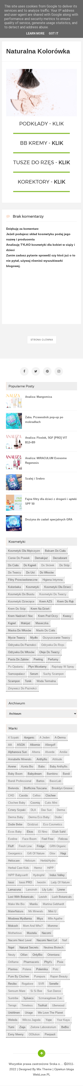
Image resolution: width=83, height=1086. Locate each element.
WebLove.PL (41, 1074)
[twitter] (35, 371)
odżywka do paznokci (22, 644)
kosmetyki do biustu (21, 594)
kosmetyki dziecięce (21, 601)
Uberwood (58, 1005)
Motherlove (15, 933)
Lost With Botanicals (21, 896)
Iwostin (41, 882)
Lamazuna (14, 889)
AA (10, 744)
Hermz (38, 867)
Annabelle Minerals (19, 759)
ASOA (21, 744)
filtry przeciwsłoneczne (22, 579)
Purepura (39, 976)
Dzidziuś (32, 824)
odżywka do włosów (21, 652)
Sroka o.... (56, 1064)
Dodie (58, 817)
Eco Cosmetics (52, 824)
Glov (52, 853)
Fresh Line (25, 846)
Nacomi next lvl (47, 940)
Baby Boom (15, 773)
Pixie (60, 962)
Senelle (53, 983)
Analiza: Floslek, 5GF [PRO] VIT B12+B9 (46, 440)
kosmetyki (32, 587)
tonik (28, 681)
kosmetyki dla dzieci (57, 587)
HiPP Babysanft (18, 875)
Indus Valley (57, 875)
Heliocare (14, 860)
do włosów (47, 572)
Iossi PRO (25, 882)
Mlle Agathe (55, 918)
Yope (49, 1019)
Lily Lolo (47, 889)
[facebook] (24, 371)
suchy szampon (53, 673)
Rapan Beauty (59, 976)
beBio (65, 1027)
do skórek (47, 565)
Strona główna (42, 339)
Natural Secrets (29, 947)
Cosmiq (35, 802)
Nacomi (46, 933)
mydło (34, 637)
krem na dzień (40, 608)
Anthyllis (42, 759)
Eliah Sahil (59, 831)
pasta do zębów (18, 659)
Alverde (49, 752)
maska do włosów (19, 630)
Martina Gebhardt (53, 904)
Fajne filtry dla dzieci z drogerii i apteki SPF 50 (51, 501)
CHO (11, 795)
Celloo (36, 795)
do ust (30, 572)
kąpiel (12, 623)
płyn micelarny (37, 666)
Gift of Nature (35, 853)
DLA (33, 810)
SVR (41, 983)
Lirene (61, 889)
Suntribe (13, 998)
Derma (61, 810)
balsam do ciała (55, 550)
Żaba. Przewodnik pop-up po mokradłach (44, 420)
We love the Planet (50, 1012)
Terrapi (12, 1005)
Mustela (32, 933)
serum (34, 673)
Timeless (27, 1005)
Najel (11, 947)
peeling (38, 659)
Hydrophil (38, 875)
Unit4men (14, 1012)
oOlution (34, 1034)
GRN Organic (58, 846)
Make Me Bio (16, 904)
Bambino (52, 773)
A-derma (60, 737)
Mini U (52, 911)
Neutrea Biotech (53, 947)
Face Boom (29, 838)
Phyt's (48, 962)
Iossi (11, 882)
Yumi (11, 1027)
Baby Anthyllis (58, 766)
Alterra (36, 752)
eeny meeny (16, 1034)
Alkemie (35, 744)
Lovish (43, 896)
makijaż (25, 623)
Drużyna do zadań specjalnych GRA (48, 519)
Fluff (11, 846)
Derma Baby (15, 817)
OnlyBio (37, 954)
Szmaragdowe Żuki (50, 998)
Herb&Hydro (47, 860)
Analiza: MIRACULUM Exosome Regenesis (46, 460)
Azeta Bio (27, 766)
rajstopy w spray (63, 666)
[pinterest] (47, 371)
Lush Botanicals (62, 896)
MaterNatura (15, 911)
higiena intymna (53, 579)
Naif (64, 940)
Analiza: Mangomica (38, 396)
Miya (40, 918)
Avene (12, 766)
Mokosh (13, 925)
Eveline (12, 838)
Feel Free (47, 838)
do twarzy (14, 572)
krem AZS (45, 601)
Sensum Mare (16, 991)
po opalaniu (15, 666)
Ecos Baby (15, 831)
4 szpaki (13, 737)
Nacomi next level (19, 940)
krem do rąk (65, 601)
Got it (54, 33)
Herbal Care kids (18, 867)
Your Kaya (63, 1019)
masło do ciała (45, 630)
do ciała (13, 565)
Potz (56, 969)
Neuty (11, 954)
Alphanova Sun (17, 752)
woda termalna (46, 681)
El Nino (42, 831)
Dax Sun (46, 810)
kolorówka (14, 587)
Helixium (30, 860)
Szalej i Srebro (35, 478)
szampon (14, 681)
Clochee (51, 795)
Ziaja (22, 1027)
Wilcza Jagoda (31, 1019)
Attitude (57, 759)
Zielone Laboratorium (43, 1027)
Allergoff (50, 744)
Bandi (66, 773)
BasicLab (55, 781)
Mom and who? (33, 925)
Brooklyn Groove (62, 788)
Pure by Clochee (18, 976)
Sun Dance (54, 991)
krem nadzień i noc (20, 616)
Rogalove (27, 983)
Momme (53, 925)
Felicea (63, 838)
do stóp (64, 565)
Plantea (12, 969)
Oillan (23, 954)
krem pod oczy (48, 616)
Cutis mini (51, 802)
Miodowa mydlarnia (20, 918)
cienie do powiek (19, 558)
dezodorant (60, 558)
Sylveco (28, 998)
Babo (41, 766)
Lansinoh (31, 889)
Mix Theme (44, 1069)
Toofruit (42, 1005)
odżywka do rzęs (52, 644)
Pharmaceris (31, 962)
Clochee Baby (16, 802)
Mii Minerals (35, 911)
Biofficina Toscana (35, 788)
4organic (29, 737)
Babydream (35, 773)
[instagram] (58, 371)
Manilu (34, 904)
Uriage (29, 1012)
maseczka (42, 623)
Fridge (40, 846)
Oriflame (13, 962)
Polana (27, 969)
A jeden (45, 737)
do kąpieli (30, 565)
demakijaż (41, 558)
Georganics (15, 853)
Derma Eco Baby (39, 817)
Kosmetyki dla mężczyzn (24, 550)
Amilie (63, 752)
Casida (23, 795)
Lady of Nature (60, 882)
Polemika (42, 969)
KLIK (58, 124)
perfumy (53, 659)
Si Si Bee (36, 991)
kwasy (67, 616)
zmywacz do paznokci (22, 688)
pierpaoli (50, 1034)
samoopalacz (16, 673)
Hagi (63, 853)
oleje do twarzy (49, 652)
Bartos (40, 781)
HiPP (50, 867)
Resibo (12, 983)
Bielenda (13, 788)
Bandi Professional (19, 781)
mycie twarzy (16, 637)
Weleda (12, 1019)
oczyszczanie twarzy (56, 637)
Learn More (35, 33)
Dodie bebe (15, 824)
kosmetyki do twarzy (52, 594)
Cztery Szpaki (17, 810)
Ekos (30, 831)
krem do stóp (17, 608)
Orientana (53, 954)
